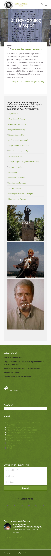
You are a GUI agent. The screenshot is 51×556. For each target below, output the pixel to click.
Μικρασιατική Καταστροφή (17, 124)
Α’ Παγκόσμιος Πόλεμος (16, 119)
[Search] (40, 4)
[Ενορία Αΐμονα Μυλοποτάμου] (5, 438)
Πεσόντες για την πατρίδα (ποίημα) (20, 194)
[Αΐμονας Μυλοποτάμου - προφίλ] (5, 435)
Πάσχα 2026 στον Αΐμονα (13, 358)
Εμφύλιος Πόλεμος (14, 188)
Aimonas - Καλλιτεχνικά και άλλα (20, 427)
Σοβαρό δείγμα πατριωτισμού (18, 145)
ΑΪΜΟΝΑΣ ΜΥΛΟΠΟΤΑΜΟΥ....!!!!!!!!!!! (22, 430)
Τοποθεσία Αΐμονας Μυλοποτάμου (21, 432)
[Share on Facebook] (7, 505)
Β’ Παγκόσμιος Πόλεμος (16, 130)
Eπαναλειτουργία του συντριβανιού (17, 376)
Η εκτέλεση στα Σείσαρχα (17, 183)
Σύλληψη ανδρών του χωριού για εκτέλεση (23, 161)
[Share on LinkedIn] (29, 505)
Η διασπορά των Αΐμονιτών (17, 199)
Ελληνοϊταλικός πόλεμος (17, 135)
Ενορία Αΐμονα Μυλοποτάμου (19, 438)
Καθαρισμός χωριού (11, 372)
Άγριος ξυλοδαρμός (15, 167)
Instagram (11, 445)
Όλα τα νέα (13, 390)
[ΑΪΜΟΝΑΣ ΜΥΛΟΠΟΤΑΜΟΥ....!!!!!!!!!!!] (5, 430)
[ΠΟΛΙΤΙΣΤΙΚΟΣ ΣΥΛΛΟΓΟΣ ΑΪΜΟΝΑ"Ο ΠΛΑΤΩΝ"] (5, 422)
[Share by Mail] (43, 505)
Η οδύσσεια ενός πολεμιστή (28, 82)
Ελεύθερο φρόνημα (15, 156)
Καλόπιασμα (12, 172)
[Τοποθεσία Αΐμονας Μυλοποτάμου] (5, 432)
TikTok (9, 448)
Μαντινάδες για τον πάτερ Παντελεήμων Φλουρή (22, 368)
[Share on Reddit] (36, 505)
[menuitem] (40, 4)
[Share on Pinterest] (22, 505)
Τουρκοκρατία (13, 113)
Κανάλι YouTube (14, 443)
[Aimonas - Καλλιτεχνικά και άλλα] (5, 427)
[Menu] (46, 5)
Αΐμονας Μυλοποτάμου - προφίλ (20, 435)
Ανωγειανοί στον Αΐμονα (16, 177)
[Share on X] (14, 505)
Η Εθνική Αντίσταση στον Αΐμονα (19, 151)
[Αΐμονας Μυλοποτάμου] (21, 4)
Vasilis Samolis (25, 553)
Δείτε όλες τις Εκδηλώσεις (15, 537)
